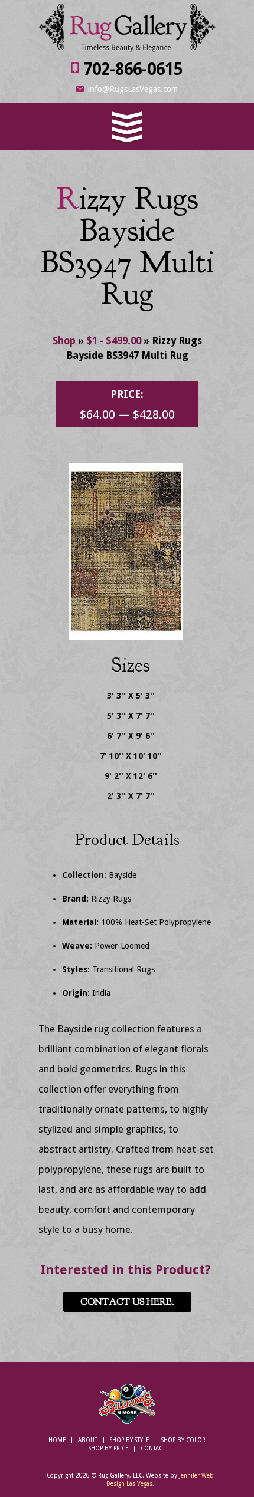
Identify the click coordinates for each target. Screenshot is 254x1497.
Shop (64, 341)
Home (57, 1440)
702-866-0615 (133, 69)
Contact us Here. (127, 1302)
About (87, 1440)
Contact (153, 1449)
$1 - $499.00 (113, 341)
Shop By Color (183, 1440)
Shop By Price (108, 1449)
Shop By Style (129, 1440)
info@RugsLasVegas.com (133, 89)
